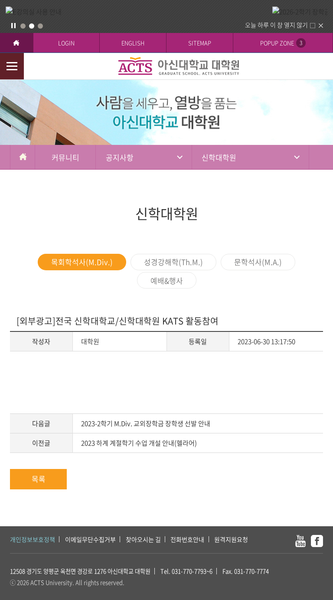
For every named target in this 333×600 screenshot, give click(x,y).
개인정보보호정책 (32, 539)
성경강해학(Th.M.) (173, 261)
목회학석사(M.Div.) (82, 261)
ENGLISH (132, 43)
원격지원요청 (231, 539)
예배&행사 (166, 280)
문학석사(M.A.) (258, 261)
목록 (39, 478)
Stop (13, 26)
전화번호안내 (187, 539)
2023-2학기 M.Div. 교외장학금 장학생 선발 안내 (145, 423)
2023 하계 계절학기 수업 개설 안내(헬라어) (139, 443)
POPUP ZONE (281, 43)
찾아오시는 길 (143, 539)
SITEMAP (199, 43)
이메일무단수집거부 (90, 539)
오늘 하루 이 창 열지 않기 (276, 24)
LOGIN (66, 43)
